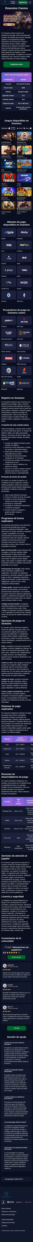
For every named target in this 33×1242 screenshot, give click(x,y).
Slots (27, 128)
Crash (20, 128)
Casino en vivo (13, 128)
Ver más (16, 1028)
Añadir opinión (16, 957)
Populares (4, 128)
